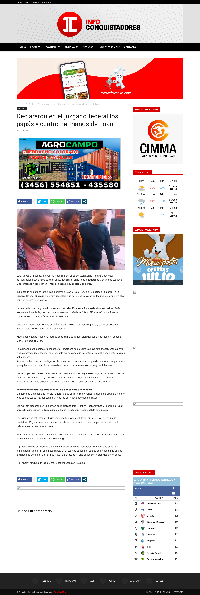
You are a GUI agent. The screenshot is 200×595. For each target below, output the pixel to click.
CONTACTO (47, 2)
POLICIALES (30, 104)
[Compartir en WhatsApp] (57, 201)
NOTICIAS (88, 47)
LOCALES (35, 47)
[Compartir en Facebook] (24, 201)
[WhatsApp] (176, 2)
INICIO (19, 2)
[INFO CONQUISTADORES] (100, 23)
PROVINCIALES (52, 47)
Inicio (19, 104)
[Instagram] (160, 2)
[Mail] (165, 2)
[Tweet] (42, 201)
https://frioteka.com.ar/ (146, 282)
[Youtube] (181, 2)
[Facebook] (155, 2)
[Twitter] (170, 2)
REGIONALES (71, 47)
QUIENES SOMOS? (32, 2)
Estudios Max (60, 592)
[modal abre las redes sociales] (85, 201)
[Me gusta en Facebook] (73, 201)
